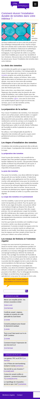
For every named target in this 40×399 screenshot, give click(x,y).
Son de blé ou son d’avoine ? (14, 369)
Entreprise (19, 366)
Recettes (14, 379)
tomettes (4, 75)
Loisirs (7, 329)
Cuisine (7, 320)
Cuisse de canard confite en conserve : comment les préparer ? (15, 376)
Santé (12, 371)
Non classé (8, 305)
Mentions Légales (8, 395)
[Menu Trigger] (35, 4)
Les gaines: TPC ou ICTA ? (13, 358)
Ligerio (16, 98)
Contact (19, 395)
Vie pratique (9, 308)
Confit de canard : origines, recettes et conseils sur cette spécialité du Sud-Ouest (13, 314)
